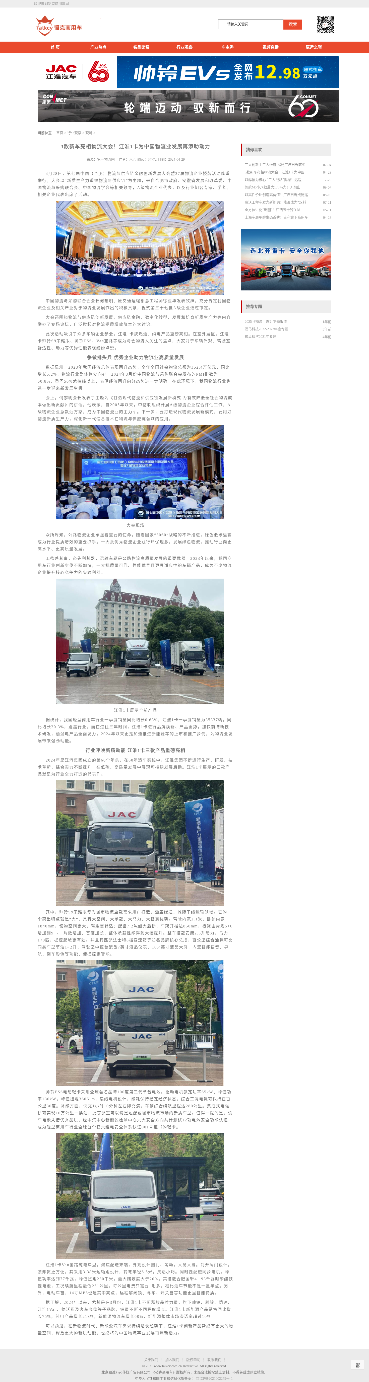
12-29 (327, 180)
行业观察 (184, 47)
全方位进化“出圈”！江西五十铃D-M (272, 210)
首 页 (55, 47)
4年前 (327, 337)
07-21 (327, 202)
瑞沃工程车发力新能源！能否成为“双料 (275, 202)
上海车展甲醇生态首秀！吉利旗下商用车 (276, 217)
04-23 (327, 218)
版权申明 (193, 1360)
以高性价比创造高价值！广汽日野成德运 (276, 195)
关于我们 (151, 1360)
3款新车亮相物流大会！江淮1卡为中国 (274, 172)
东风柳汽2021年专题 (260, 337)
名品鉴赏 (141, 47)
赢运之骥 (314, 47)
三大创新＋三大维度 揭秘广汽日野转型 (275, 165)
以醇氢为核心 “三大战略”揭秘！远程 (273, 180)
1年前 (327, 322)
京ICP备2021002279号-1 (214, 1378)
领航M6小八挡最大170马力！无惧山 (272, 187)
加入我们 (172, 1360)
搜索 (292, 24)
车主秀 (228, 47)
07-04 (327, 165)
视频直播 (271, 47)
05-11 (327, 210)
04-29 (327, 172)
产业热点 (98, 47)
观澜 (88, 133)
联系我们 (214, 1360)
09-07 (327, 187)
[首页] (67, 26)
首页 (59, 133)
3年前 (327, 329)
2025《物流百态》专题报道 (266, 322)
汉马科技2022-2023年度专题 (266, 329)
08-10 (327, 195)
